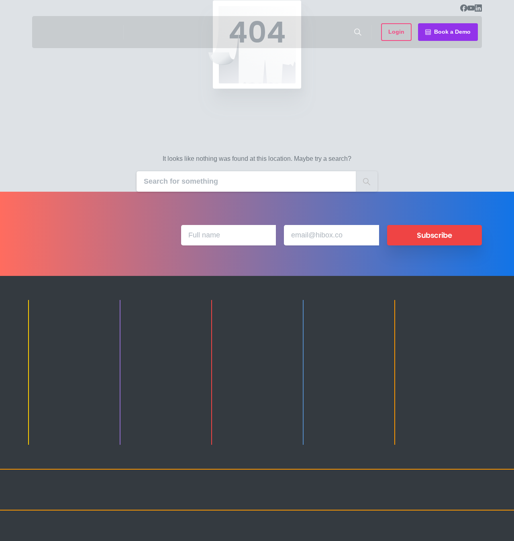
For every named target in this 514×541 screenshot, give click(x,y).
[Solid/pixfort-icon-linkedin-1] (426, 497)
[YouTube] (471, 8)
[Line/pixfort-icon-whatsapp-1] (474, 497)
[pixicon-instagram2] (394, 497)
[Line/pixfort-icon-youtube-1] (442, 497)
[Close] (340, 533)
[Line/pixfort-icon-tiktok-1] (458, 497)
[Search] (357, 32)
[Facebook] (463, 8)
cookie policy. (314, 532)
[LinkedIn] (478, 8)
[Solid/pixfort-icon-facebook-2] (410, 497)
